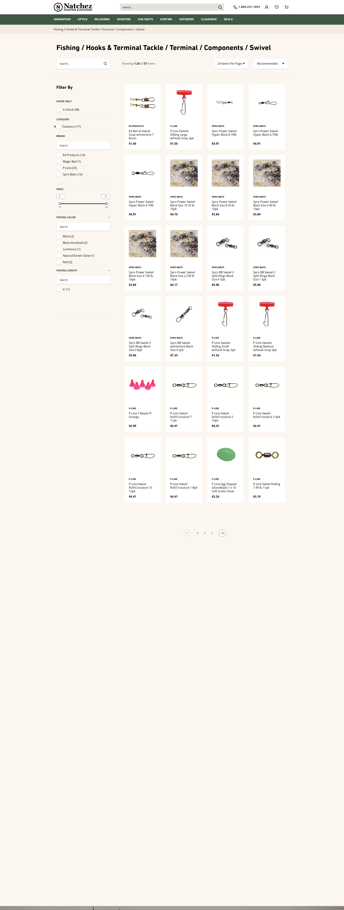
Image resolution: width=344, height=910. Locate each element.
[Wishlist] (276, 7)
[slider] (60, 203)
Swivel (140, 29)
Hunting (166, 19)
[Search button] (220, 7)
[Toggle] (54, 126)
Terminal (108, 29)
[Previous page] (187, 533)
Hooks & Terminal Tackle (82, 29)
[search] (105, 63)
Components (125, 29)
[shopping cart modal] (286, 7)
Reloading (102, 19)
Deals (228, 19)
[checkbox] (59, 127)
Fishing (58, 29)
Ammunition (62, 19)
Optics (82, 19)
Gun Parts (145, 19)
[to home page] (73, 7)
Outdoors (186, 19)
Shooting (124, 19)
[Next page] (222, 533)
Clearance (209, 19)
